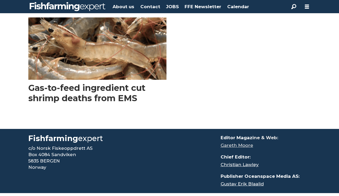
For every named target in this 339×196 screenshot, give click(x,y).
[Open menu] (307, 7)
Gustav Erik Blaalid (242, 183)
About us (123, 6)
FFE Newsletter (203, 6)
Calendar (238, 6)
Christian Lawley (240, 164)
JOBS (172, 6)
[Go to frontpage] (67, 6)
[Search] (293, 6)
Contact (150, 6)
